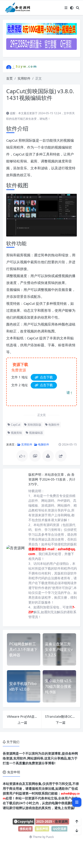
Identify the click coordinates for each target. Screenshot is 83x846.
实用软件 (24, 78)
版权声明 (42, 829)
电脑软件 (53, 425)
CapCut (15, 425)
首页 (9, 78)
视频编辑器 (35, 433)
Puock (50, 837)
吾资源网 (61, 821)
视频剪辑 (16, 433)
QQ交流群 (59, 829)
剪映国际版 (34, 425)
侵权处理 (26, 829)
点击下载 (46, 377)
